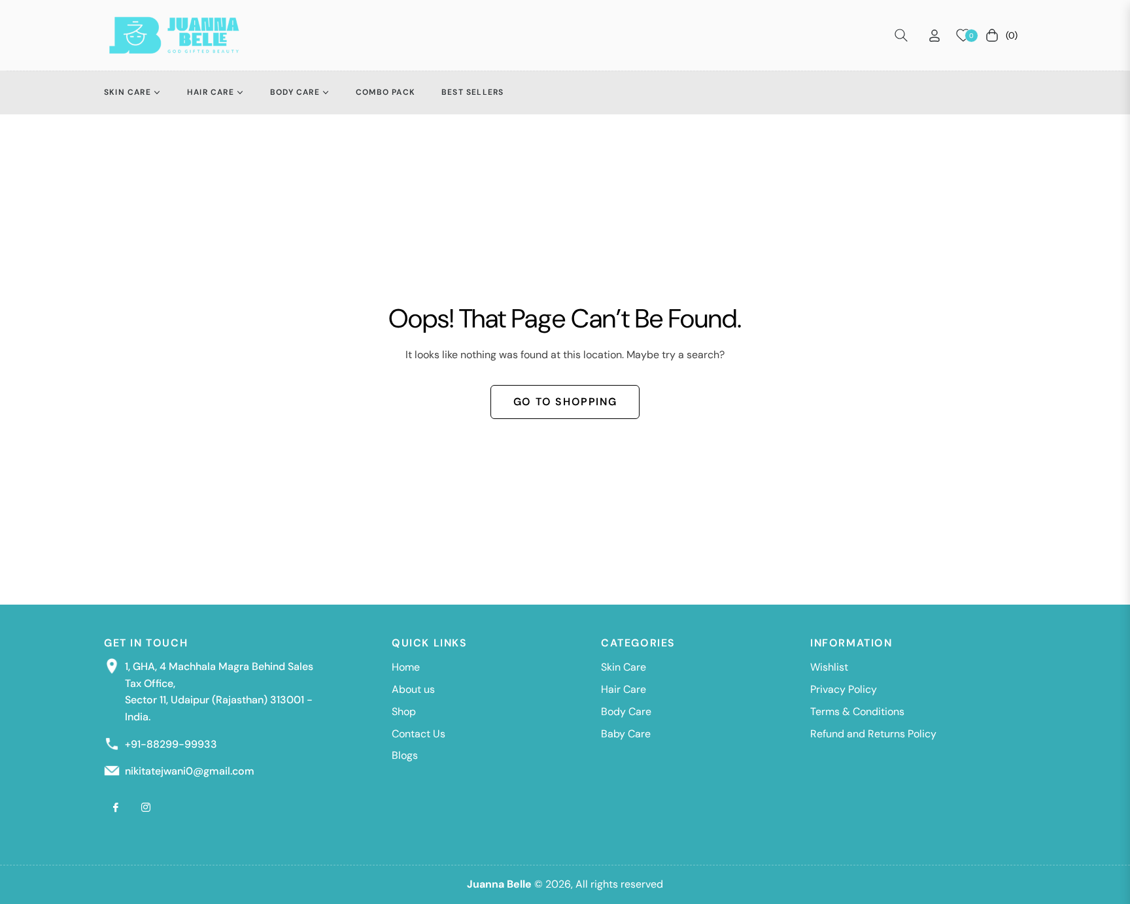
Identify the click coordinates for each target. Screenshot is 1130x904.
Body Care (626, 711)
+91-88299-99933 (171, 744)
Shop (404, 711)
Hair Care (623, 689)
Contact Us (418, 734)
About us (413, 689)
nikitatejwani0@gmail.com (189, 771)
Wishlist (829, 667)
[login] (934, 35)
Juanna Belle (499, 884)
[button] (901, 35)
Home (406, 667)
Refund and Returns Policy (873, 734)
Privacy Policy (843, 689)
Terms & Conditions (857, 711)
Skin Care (623, 667)
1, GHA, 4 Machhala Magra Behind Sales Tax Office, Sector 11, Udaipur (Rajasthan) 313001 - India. (219, 692)
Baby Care (626, 734)
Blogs (405, 755)
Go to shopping (565, 402)
